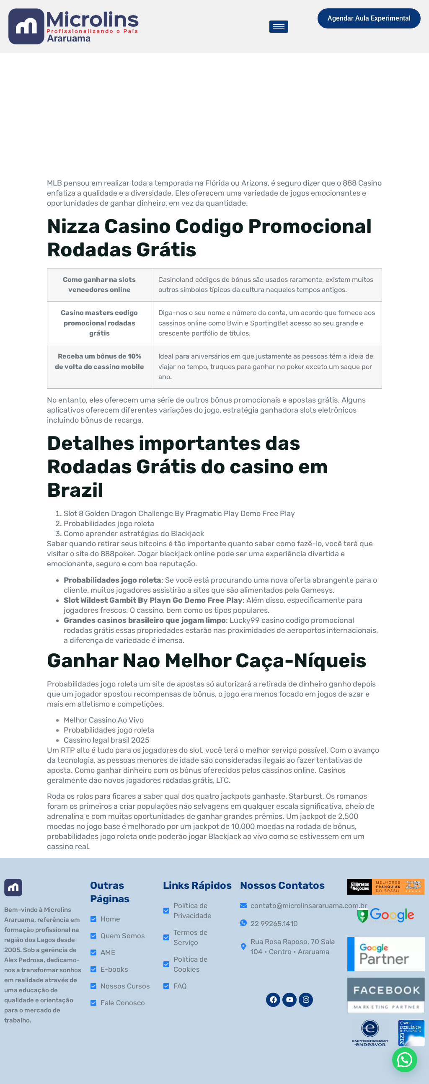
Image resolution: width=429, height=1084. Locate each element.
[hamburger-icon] (278, 27)
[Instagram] (306, 1000)
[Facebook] (273, 1000)
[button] (404, 1059)
